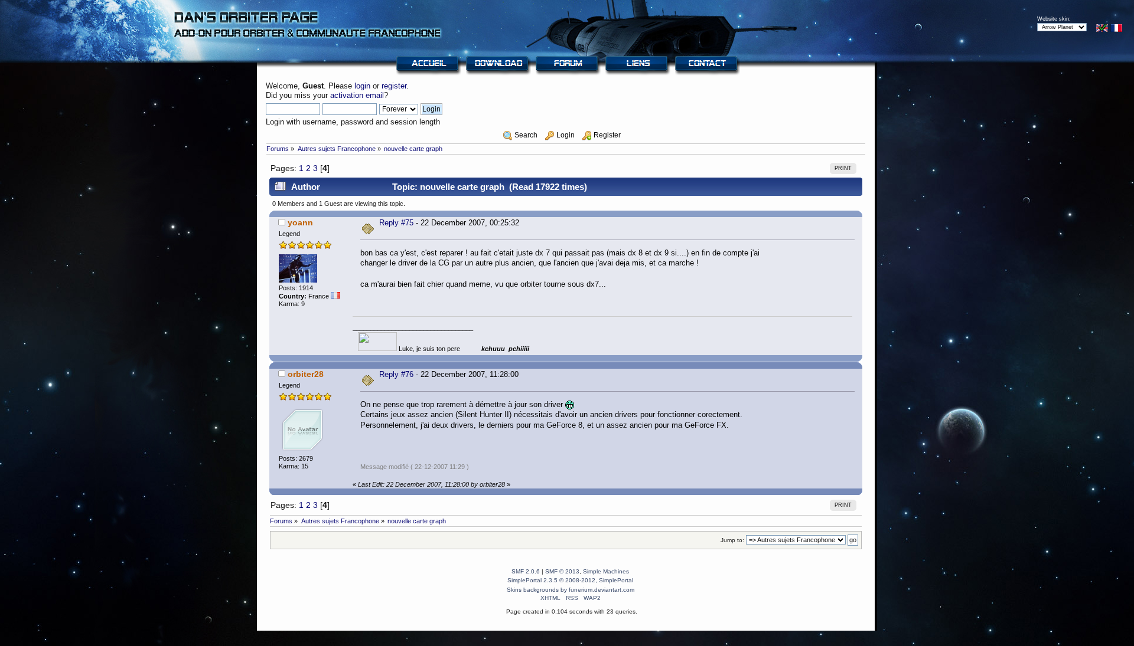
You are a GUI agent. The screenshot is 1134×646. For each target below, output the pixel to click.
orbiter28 (306, 374)
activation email (357, 95)
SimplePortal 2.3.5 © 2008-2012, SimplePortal (570, 580)
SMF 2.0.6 (525, 571)
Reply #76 (396, 374)
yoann (300, 222)
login (362, 85)
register (394, 85)
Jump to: (732, 540)
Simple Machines (606, 571)
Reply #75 (396, 222)
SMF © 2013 (562, 571)
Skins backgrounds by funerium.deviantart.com (570, 589)
